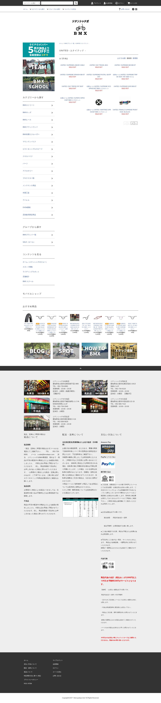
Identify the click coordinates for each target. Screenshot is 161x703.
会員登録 (109, 3)
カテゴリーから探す (38, 9)
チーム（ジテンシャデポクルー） (35, 262)
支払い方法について (30, 664)
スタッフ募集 (28, 267)
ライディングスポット (31, 272)
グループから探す (54, 9)
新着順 (135, 58)
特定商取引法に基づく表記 (32, 676)
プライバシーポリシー (31, 679)
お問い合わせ (125, 9)
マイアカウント (58, 660)
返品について (28, 672)
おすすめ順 (121, 58)
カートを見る (57, 672)
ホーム (25, 9)
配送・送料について (30, 668)
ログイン (121, 3)
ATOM (30, 683)
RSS (25, 683)
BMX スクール (28, 281)
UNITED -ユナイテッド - (82, 43)
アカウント (97, 3)
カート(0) (133, 3)
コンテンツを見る (70, 9)
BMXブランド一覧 (69, 43)
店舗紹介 (26, 276)
